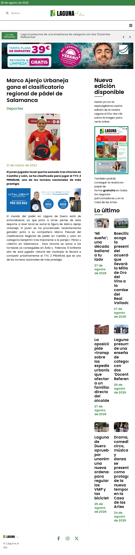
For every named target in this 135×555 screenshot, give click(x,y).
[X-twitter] (76, 538)
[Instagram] (67, 538)
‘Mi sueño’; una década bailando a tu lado (103, 246)
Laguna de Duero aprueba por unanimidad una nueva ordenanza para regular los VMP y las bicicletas (106, 468)
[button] (130, 25)
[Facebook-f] (58, 538)
